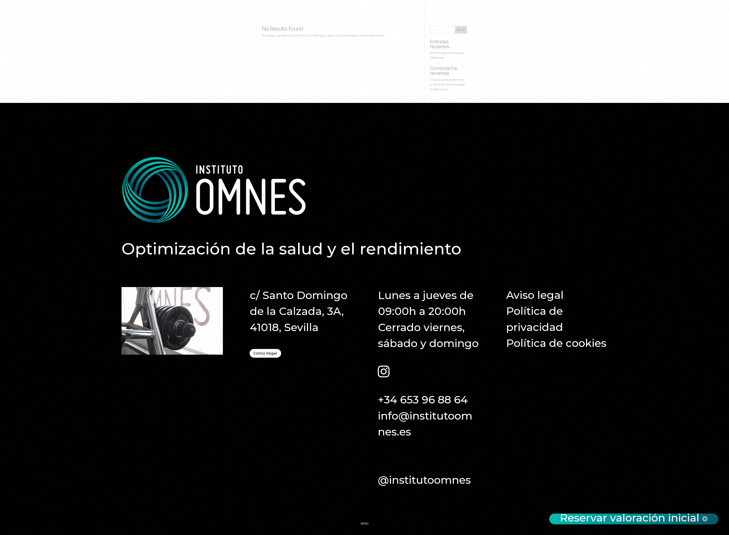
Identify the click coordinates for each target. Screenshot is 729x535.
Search (461, 29)
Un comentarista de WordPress (447, 79)
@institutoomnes (424, 479)
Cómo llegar (265, 353)
